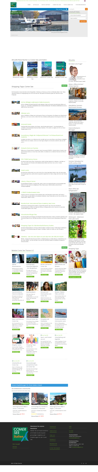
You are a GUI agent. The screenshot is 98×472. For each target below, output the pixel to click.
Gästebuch (53, 439)
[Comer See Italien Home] (13, 4)
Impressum (53, 426)
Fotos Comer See (68, 4)
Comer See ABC (57, 4)
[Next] (26, 398)
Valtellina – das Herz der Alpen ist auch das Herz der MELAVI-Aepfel (42, 237)
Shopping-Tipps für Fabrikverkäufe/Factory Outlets (37, 225)
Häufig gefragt (46, 4)
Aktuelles (36, 4)
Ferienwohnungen (81, 4)
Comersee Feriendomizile (33, 0)
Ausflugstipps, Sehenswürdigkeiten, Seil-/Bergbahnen (32, 266)
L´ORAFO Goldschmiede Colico (30, 192)
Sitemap (14, 446)
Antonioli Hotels (26, 124)
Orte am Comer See (32, 319)
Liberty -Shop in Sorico (28, 181)
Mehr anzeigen (16, 273)
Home (29, 4)
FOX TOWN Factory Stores (29, 159)
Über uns (52, 435)
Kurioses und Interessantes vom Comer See (46, 294)
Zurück (64, 85)
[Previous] (14, 398)
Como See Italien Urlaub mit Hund (54, 0)
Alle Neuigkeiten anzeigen (75, 277)
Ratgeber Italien (16, 345)
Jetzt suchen (83, 21)
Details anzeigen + (25, 403)
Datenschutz (53, 431)
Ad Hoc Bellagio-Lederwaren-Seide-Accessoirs (35, 102)
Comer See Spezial (55, 448)
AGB (70, 426)
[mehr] (84, 81)
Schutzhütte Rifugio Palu (29, 214)
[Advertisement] (49, 47)
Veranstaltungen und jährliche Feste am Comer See (31, 365)
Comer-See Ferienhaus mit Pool (43, 0)
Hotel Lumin (25, 170)
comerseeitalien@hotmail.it (74, 438)
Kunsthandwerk (30, 292)
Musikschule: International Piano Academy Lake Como (38, 203)
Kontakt (71, 431)
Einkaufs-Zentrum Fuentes (29, 148)
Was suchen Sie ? (61, 9)
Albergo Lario (25, 113)
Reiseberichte (53, 443)
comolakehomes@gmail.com (77, 447)
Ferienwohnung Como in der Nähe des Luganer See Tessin (69, 0)
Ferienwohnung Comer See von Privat (22, 0)
